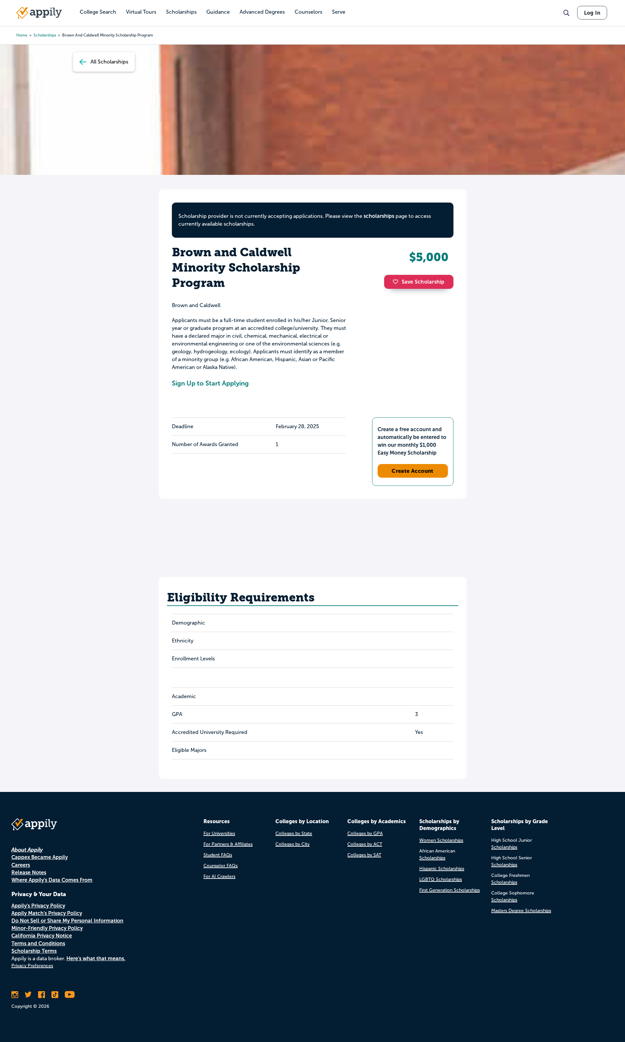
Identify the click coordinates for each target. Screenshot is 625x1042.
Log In (592, 13)
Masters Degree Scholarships (521, 910)
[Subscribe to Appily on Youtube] (70, 994)
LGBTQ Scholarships (440, 879)
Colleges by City (292, 844)
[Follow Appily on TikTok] (54, 994)
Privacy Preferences (32, 965)
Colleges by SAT (364, 854)
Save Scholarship (423, 282)
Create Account (413, 471)
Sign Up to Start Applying (210, 383)
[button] (397, 281)
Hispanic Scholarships (441, 868)
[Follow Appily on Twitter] (28, 994)
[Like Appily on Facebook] (41, 994)
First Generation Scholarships (449, 890)
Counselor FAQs (220, 865)
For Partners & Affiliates (228, 844)
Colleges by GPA (365, 833)
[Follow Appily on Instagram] (14, 994)
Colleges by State (293, 833)
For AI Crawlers (219, 876)
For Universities (219, 833)
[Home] (39, 13)
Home (21, 35)
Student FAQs (217, 854)
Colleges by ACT (364, 844)
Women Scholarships (441, 840)
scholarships (45, 35)
